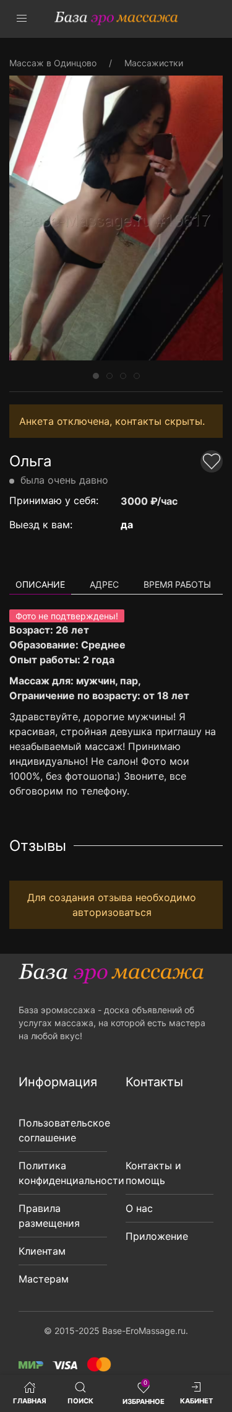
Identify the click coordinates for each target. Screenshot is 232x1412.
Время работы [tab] (177, 584)
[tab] (96, 376)
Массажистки (153, 63)
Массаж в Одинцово (53, 63)
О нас (139, 1208)
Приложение (157, 1236)
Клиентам (42, 1251)
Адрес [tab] (104, 584)
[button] (21, 18)
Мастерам (44, 1279)
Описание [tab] (40, 584)
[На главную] (116, 18)
